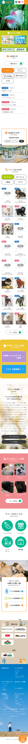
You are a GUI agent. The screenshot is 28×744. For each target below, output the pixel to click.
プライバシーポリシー (9, 714)
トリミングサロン (6, 683)
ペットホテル (5, 685)
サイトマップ (19, 711)
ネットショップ (9, 711)
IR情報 (16, 697)
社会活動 (17, 703)
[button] (12, 45)
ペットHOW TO (19, 688)
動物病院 (4, 689)
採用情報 (22, 709)
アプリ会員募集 (5, 695)
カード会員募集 (5, 697)
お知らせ (5, 709)
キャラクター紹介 (18, 698)
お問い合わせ (14, 716)
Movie (16, 700)
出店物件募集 (14, 709)
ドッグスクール (4, 687)
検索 (22, 141)
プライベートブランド (19, 701)
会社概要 (17, 695)
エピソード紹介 (18, 704)
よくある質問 (21, 714)
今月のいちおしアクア (19, 677)
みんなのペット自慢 (20, 682)
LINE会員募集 (5, 698)
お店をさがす (5, 668)
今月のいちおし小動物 (19, 675)
